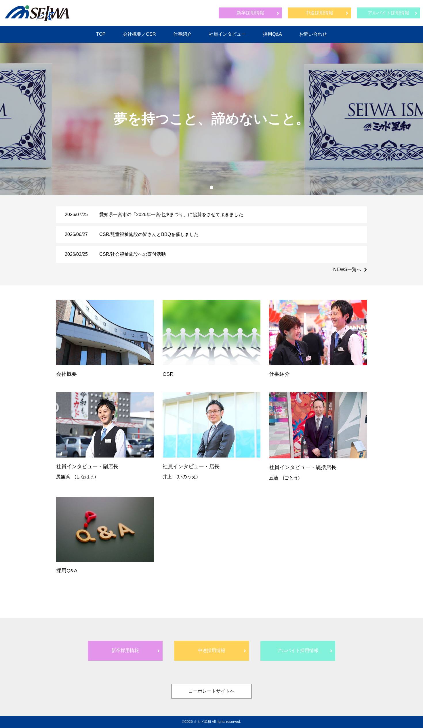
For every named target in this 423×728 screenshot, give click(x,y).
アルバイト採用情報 (388, 12)
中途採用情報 (319, 12)
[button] (211, 187)
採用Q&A (272, 34)
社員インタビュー (227, 34)
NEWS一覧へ (347, 269)
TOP (101, 34)
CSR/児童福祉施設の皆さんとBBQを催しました (149, 234)
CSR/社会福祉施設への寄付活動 (132, 254)
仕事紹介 (182, 34)
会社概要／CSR (139, 34)
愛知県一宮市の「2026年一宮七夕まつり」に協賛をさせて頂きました (171, 214)
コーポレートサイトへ (211, 691)
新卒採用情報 (250, 12)
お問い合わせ (313, 34)
